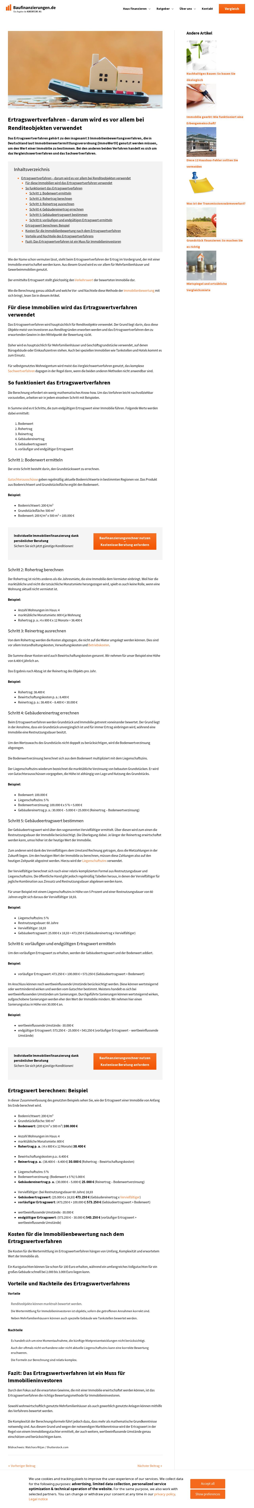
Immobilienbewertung (139, 290)
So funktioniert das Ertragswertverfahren (53, 188)
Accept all (208, 1483)
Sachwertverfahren (21, 371)
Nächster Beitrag (150, 1466)
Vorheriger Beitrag (21, 1466)
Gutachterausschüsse (23, 479)
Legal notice (38, 1499)
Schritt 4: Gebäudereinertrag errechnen (56, 209)
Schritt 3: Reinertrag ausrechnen (51, 204)
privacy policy (164, 1494)
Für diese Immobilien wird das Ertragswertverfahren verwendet (68, 183)
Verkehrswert (84, 280)
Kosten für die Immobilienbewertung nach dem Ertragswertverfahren (73, 231)
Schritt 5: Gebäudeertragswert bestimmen (58, 215)
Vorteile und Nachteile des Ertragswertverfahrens (59, 236)
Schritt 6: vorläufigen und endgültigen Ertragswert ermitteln (70, 220)
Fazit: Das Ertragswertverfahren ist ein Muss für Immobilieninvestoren (73, 241)
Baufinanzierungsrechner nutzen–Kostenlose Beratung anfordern (124, 541)
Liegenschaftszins (94, 861)
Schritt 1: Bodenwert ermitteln (50, 193)
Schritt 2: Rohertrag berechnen (50, 198)
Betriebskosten (98, 645)
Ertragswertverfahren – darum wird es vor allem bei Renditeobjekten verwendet (76, 178)
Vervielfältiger (130, 1197)
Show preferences (207, 1494)
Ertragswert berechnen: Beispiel (47, 225)
